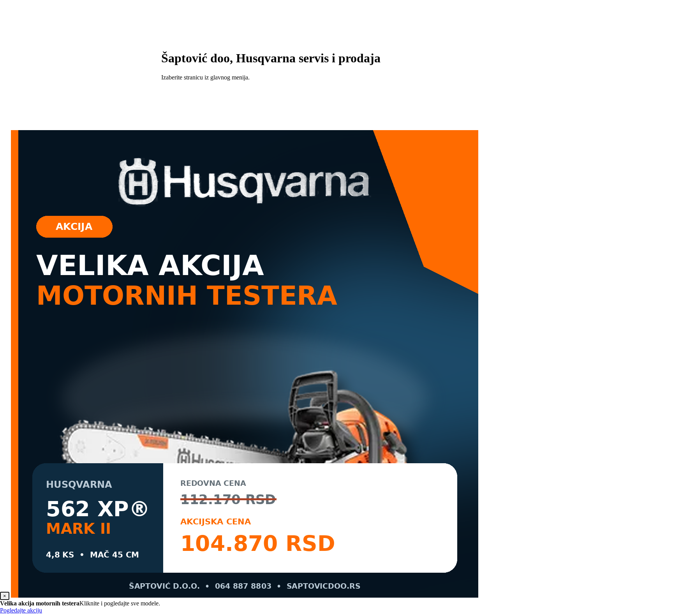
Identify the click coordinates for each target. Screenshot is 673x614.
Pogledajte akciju (21, 610)
